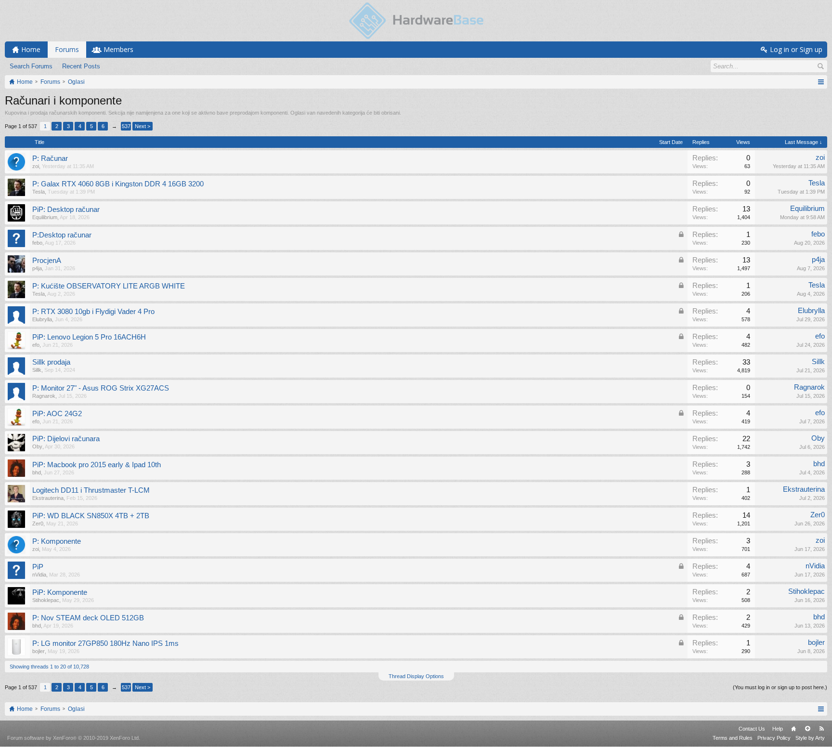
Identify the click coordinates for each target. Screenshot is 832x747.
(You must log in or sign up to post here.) (780, 687)
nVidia (39, 574)
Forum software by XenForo (73, 738)
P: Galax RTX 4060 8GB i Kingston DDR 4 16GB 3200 (118, 184)
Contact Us (752, 729)
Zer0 (37, 523)
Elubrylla (42, 319)
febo (37, 243)
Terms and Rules (733, 738)
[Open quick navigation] (820, 82)
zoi (35, 166)
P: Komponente (56, 541)
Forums (67, 49)
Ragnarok (43, 396)
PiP (37, 567)
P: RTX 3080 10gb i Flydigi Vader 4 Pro (93, 311)
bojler (38, 651)
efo (35, 345)
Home (793, 728)
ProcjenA (46, 260)
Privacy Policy (774, 738)
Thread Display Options (416, 676)
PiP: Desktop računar (66, 209)
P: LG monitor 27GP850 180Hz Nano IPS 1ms (105, 643)
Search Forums (31, 66)
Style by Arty (810, 738)
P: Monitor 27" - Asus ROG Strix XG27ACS (100, 388)
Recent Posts (81, 66)
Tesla (38, 192)
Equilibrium (44, 217)
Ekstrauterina (48, 498)
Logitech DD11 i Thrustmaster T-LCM (91, 490)
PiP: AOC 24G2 (57, 414)
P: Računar (50, 158)
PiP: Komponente (59, 592)
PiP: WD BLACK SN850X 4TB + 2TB (90, 516)
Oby (37, 446)
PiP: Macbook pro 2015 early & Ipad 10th (96, 465)
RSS (821, 728)
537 (126, 126)
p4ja (37, 268)
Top (807, 728)
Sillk (36, 370)
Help (777, 729)
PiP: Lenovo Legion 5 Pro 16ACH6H (89, 337)
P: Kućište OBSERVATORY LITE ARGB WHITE (108, 286)
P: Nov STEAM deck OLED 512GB (88, 618)
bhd (36, 472)
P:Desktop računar (61, 235)
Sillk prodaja (51, 362)
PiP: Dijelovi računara (66, 439)
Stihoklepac (45, 600)
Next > (142, 126)
